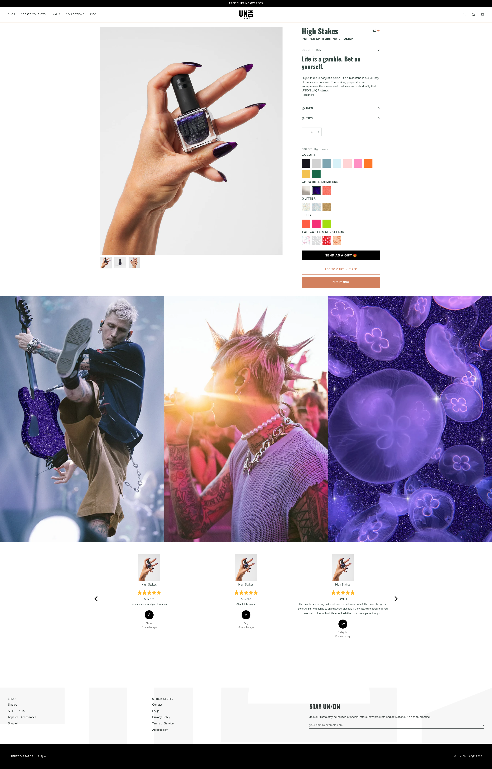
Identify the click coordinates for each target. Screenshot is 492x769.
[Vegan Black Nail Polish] (307, 164)
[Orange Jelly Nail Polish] (307, 225)
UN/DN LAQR (466, 756)
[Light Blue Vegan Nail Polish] (327, 164)
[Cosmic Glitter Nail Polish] (307, 208)
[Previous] (96, 598)
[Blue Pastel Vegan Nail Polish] (338, 164)
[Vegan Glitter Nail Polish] (317, 208)
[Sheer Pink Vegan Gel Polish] (348, 164)
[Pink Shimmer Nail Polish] (327, 191)
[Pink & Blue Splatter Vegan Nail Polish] (307, 241)
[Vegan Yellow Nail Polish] (307, 175)
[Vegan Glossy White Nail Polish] (317, 241)
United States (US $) (27, 756)
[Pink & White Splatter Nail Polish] (327, 241)
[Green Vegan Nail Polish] (317, 175)
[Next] (395, 598)
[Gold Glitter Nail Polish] (327, 208)
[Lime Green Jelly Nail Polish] (327, 225)
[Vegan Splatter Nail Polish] (337, 241)
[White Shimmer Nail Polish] (307, 191)
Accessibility (160, 729)
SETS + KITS (16, 711)
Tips (309, 118)
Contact (157, 704)
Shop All (13, 723)
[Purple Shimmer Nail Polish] (317, 191)
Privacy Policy (161, 717)
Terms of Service (163, 723)
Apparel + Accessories (22, 717)
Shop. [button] (12, 699)
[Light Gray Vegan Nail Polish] (317, 164)
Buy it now (341, 282)
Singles (12, 704)
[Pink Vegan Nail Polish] (359, 164)
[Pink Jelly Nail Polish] (317, 225)
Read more (308, 94)
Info (309, 108)
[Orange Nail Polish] (369, 164)
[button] (13, 14)
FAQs (156, 711)
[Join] (479, 725)
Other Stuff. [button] (162, 699)
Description (311, 50)
